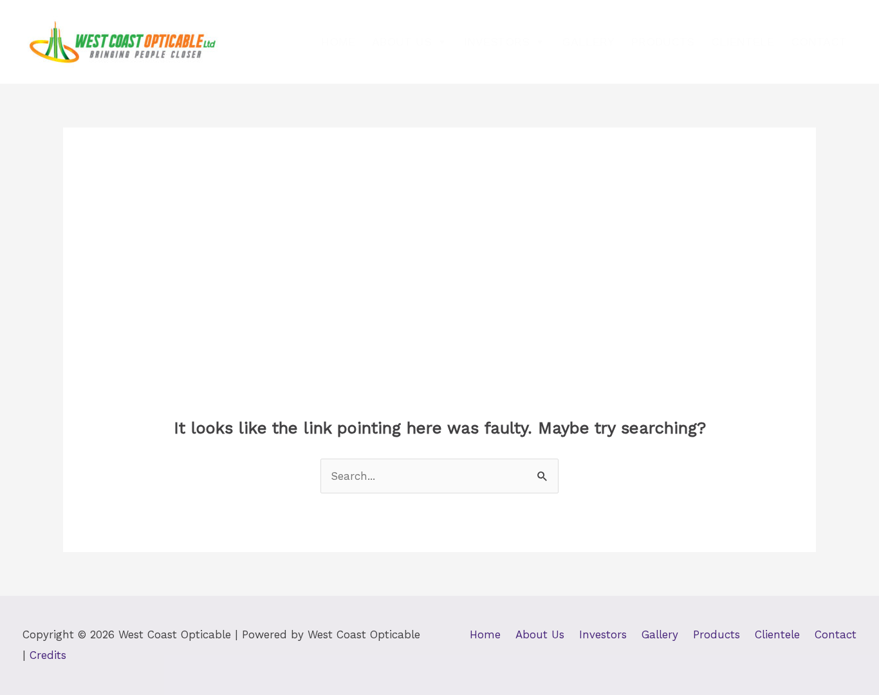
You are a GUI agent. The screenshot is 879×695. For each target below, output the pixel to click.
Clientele (742, 41)
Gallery (588, 41)
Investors (497, 41)
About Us (402, 41)
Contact (819, 41)
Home (338, 41)
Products (662, 41)
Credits (48, 655)
